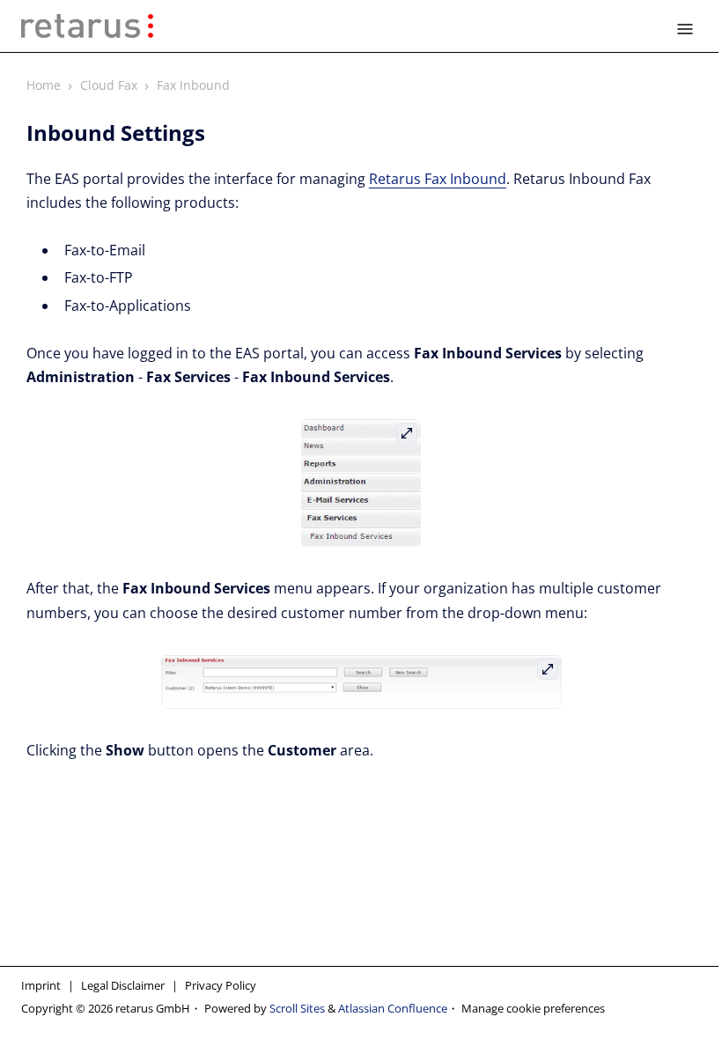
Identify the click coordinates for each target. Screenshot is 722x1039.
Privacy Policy (220, 985)
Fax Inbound (193, 85)
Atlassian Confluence (392, 1008)
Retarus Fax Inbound (437, 178)
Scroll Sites (297, 1008)
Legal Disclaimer (123, 985)
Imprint (41, 985)
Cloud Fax (108, 85)
